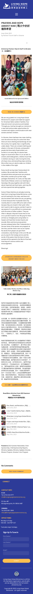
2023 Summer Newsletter (16, 446)
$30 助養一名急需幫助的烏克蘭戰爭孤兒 (16, 385)
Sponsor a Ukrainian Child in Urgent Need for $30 (16, 258)
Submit (16, 560)
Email (4, 550)
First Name (6, 536)
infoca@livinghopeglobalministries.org (13, 513)
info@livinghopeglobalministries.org (13, 497)
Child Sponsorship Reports (19, 448)
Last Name (6, 542)
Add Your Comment (16, 471)
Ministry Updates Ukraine (21, 450)
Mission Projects (6, 452)
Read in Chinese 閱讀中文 (16, 112)
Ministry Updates (7, 450)
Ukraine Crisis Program (20, 452)
